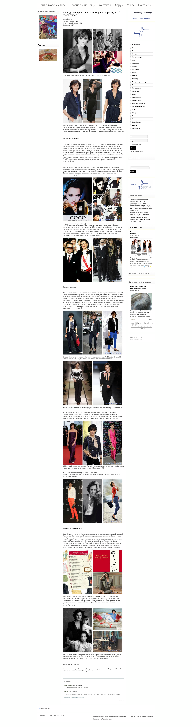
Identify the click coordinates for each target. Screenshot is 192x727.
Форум (118, 5)
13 (142, 325)
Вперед (143, 328)
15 (148, 325)
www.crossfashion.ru (141, 18)
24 (138, 328)
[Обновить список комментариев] (72, 682)
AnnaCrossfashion (134, 237)
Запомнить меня (136, 144)
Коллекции (135, 63)
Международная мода (139, 82)
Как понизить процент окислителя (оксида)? (138, 287)
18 (135, 326)
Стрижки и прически (138, 106)
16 (151, 325)
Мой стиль (135, 91)
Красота (134, 72)
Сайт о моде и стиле (52, 5)
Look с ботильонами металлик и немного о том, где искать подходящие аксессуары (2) (139, 201)
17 (132, 326)
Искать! (132, 172)
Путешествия (136, 97)
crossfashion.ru (137, 44)
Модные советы (137, 85)
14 (145, 325)
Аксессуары (136, 48)
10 (133, 325)
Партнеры (145, 5)
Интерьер (135, 54)
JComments (121, 700)
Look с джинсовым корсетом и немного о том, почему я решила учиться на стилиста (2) (140, 219)
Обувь (134, 94)
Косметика (135, 69)
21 (144, 326)
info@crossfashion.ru (106, 719)
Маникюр (135, 78)
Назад (132, 323)
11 (136, 325)
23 (150, 326)
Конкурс (135, 66)
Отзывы (134, 125)
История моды (137, 57)
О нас (131, 5)
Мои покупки (136, 88)
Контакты (104, 5)
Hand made (135, 119)
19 (138, 326)
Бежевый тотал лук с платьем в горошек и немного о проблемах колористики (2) (139, 214)
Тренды (134, 113)
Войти (133, 148)
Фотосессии (136, 116)
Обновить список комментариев (74, 697)
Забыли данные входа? (137, 151)
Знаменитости (74, 21)
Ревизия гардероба (138, 103)
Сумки (134, 109)
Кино (133, 60)
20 (141, 326)
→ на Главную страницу (141, 13)
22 (147, 326)
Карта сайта (136, 128)
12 (139, 325)
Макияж (134, 75)
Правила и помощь (82, 5)
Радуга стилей (136, 100)
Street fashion (136, 122)
